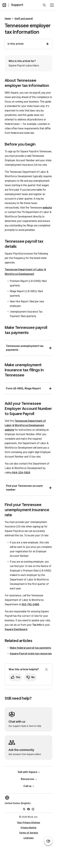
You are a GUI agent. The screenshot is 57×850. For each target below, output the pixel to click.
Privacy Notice (28, 827)
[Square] (4, 5)
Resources (27, 779)
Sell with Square (27, 772)
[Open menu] (52, 5)
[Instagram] (33, 809)
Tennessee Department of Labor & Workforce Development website (25, 425)
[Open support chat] (48, 841)
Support (17, 5)
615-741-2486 (30, 604)
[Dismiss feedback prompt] (46, 669)
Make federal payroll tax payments (30, 647)
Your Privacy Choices (28, 822)
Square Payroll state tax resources (31, 653)
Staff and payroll (24, 18)
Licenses (29, 838)
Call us (27, 786)
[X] (24, 809)
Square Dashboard (16, 629)
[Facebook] (28, 809)
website (47, 207)
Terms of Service (28, 832)
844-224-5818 (21, 472)
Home (8, 18)
